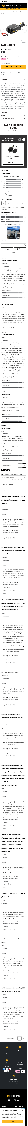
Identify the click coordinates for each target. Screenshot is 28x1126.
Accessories (8, 11)
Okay (12, 1121)
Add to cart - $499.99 (13, 67)
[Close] (22, 1110)
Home (2, 11)
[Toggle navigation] (24, 5)
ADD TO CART (12, 163)
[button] (2, 30)
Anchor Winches (15, 11)
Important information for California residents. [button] (12, 73)
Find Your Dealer (5, 1105)
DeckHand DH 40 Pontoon (13, 156)
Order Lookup (19, 1106)
